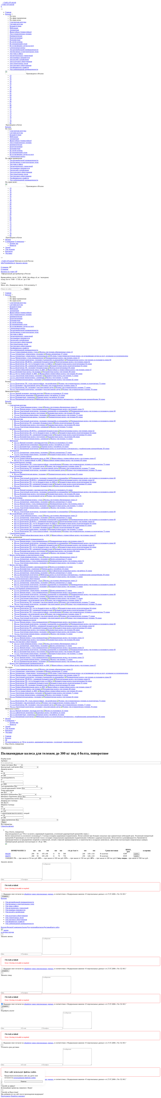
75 (10, 115)
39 (10, 99)
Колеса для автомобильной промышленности (27, 539)
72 (10, 111)
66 (10, 101)
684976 (8, 856)
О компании (9, 241)
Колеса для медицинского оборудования (25, 579)
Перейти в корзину (18, 1096)
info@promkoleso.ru (8, 263)
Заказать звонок (21, 263)
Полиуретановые (16, 38)
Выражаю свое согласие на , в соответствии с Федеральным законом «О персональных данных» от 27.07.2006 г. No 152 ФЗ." (65, 894)
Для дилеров (10, 249)
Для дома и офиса (16, 54)
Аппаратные (14, 30)
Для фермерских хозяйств (19, 67)
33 (10, 79)
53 (10, 89)
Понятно (23, 1081)
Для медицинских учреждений (21, 55)
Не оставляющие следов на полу (22, 46)
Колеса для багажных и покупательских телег (27, 555)
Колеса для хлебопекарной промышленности (26, 663)
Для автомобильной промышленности (24, 50)
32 (10, 78)
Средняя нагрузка (16, 24)
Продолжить (5, 1096)
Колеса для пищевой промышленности (24, 588)
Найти (27, 289)
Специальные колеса (17, 48)
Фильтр (8, 239)
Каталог (8, 14)
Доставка (8, 253)
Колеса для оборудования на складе (23, 620)
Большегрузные (15, 26)
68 (10, 105)
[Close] (2, 934)
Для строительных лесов (19, 63)
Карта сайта (54, 927)
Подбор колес (6, 748)
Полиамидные (15, 40)
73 (10, 113)
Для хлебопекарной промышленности (24, 69)
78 (10, 121)
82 (10, 123)
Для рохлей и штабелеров (19, 59)
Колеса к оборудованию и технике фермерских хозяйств (31, 655)
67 (10, 103)
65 (10, 97)
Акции (7, 247)
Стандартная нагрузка (18, 22)
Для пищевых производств (20, 57)
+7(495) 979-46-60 (9, 3)
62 (10, 93)
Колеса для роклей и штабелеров (22, 606)
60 (10, 91)
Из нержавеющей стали (18, 44)
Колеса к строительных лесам (21, 636)
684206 (8, 854)
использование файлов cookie (24, 1078)
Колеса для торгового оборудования (23, 642)
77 (10, 119)
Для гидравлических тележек (21, 34)
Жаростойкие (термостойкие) (21, 32)
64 (10, 95)
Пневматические (16, 36)
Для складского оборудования (21, 61)
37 (10, 85)
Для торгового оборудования (20, 65)
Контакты (9, 251)
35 (10, 83)
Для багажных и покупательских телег (24, 52)
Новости (13, 245)
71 (10, 109)
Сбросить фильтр (7, 826)
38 (10, 87)
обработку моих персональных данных (38, 894)
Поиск (4, 822)
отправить (5, 896)
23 (10, 76)
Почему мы (14, 243)
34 (10, 81)
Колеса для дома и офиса (19, 565)
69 (10, 107)
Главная (8, 12)
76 (10, 117)
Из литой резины (16, 42)
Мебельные (14, 28)
